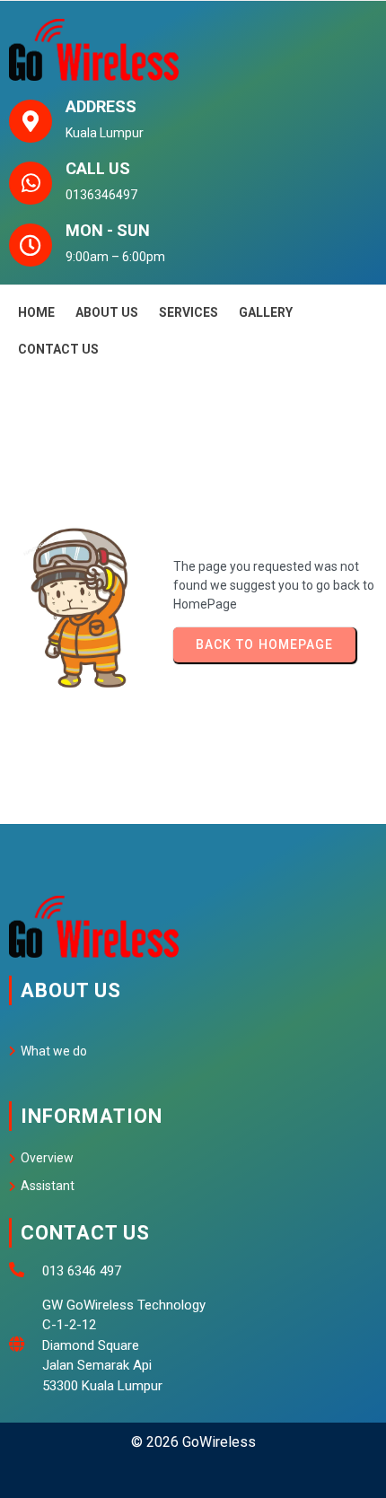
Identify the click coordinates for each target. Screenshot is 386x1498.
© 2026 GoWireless (193, 1441)
